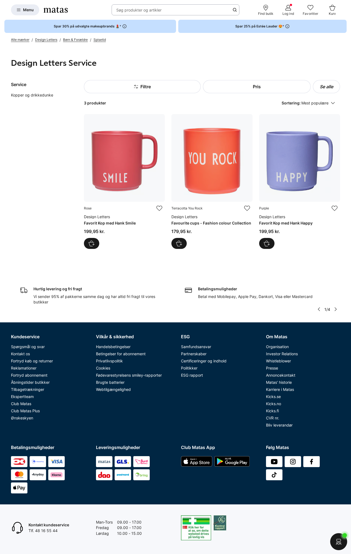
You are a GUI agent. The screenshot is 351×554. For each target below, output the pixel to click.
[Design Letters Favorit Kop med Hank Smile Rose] (124, 181)
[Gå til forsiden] (56, 9)
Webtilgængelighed (113, 389)
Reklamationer (23, 368)
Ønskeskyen (22, 418)
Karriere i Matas (280, 389)
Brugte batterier (110, 382)
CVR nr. (272, 418)
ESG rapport (192, 375)
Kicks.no (273, 403)
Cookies (103, 368)
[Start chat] (338, 541)
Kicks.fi (272, 410)
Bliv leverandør (279, 425)
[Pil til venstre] (319, 309)
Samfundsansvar (196, 346)
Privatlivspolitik (109, 361)
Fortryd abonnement (29, 375)
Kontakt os (20, 353)
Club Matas (21, 403)
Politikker (189, 368)
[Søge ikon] (234, 9)
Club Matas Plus (25, 410)
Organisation (277, 346)
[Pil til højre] (335, 309)
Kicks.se (273, 396)
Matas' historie (279, 382)
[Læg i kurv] (91, 243)
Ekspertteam (22, 396)
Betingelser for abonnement (121, 353)
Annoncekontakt (280, 375)
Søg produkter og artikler (139, 10)
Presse (272, 368)
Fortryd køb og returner (32, 361)
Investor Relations (282, 353)
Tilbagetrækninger (27, 389)
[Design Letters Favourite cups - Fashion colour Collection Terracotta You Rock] (211, 181)
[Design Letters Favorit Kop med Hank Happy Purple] (299, 181)
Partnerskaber (193, 353)
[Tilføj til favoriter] (159, 208)
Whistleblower (278, 361)
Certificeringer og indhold (204, 361)
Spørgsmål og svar (28, 346)
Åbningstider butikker (30, 382)
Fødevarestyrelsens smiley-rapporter (129, 375)
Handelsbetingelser (113, 346)
